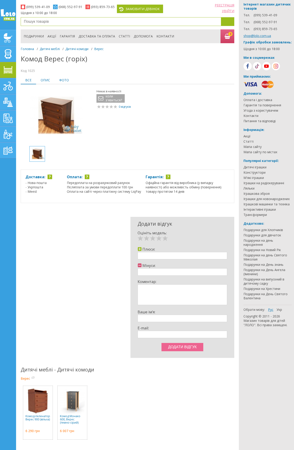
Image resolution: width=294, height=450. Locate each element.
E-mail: (143, 328)
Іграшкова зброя (256, 194)
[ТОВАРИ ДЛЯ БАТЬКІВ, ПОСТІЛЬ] (8, 150)
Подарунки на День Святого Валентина (265, 296)
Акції (52, 36)
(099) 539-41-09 (38, 7)
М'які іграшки (253, 178)
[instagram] (276, 66)
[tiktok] (257, 66)
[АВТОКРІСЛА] (8, 54)
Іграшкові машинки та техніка (266, 204)
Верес (99, 49)
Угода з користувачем (260, 110)
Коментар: (147, 281)
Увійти (228, 11)
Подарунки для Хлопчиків (263, 230)
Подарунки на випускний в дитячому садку (263, 281)
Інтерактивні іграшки (259, 209)
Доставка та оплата (97, 36)
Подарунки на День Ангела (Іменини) (264, 272)
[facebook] (247, 66)
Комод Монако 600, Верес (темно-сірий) (70, 420)
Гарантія (67, 36)
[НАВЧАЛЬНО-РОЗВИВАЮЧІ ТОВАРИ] (8, 118)
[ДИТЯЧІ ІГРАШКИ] (8, 102)
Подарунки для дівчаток (262, 235)
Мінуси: (148, 265)
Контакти (165, 36)
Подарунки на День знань (263, 265)
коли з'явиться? (114, 98)
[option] (56, 116)
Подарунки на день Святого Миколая (265, 257)
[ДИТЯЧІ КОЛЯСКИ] (8, 38)
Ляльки (248, 188)
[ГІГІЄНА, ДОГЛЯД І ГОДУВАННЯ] (8, 134)
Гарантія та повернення (262, 105)
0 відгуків (125, 107)
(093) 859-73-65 (103, 7)
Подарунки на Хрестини (261, 289)
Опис (45, 80)
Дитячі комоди (76, 49)
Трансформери (255, 215)
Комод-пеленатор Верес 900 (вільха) (37, 418)
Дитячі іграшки (254, 167)
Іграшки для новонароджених (266, 199)
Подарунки (34, 36)
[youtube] (266, 66)
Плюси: (148, 249)
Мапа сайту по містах (260, 152)
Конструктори (254, 172)
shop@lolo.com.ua (257, 36)
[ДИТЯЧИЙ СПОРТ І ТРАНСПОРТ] (8, 86)
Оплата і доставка (257, 100)
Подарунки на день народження (258, 242)
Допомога (143, 36)
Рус (270, 309)
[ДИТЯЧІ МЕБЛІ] (8, 70)
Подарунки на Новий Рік (262, 250)
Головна (27, 49)
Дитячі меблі (50, 49)
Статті (124, 36)
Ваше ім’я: (146, 311)
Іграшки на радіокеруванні (263, 183)
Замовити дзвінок (143, 9)
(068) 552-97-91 (70, 7)
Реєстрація (224, 5)
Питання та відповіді (259, 121)
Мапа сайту (252, 147)
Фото (64, 80)
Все (28, 80)
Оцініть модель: (152, 232)
